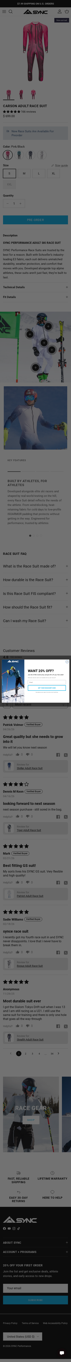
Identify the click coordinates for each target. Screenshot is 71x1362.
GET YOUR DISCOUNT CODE (46, 688)
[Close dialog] (67, 661)
